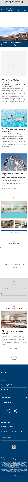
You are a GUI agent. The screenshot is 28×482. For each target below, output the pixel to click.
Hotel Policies (17, 66)
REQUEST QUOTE (14, 348)
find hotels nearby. (17, 20)
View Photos (14, 232)
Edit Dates (11, 16)
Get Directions (14, 267)
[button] (1, 3)
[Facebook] (8, 411)
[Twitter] (15, 411)
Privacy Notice (15, 460)
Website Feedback (14, 416)
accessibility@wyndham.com (6, 464)
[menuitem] (1, 9)
